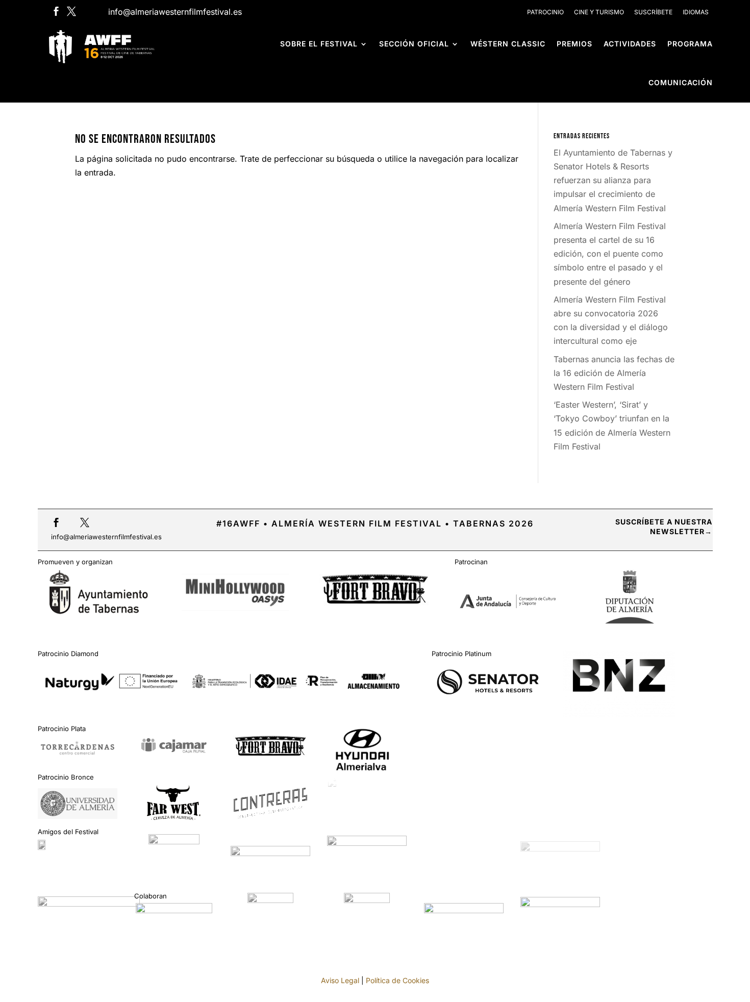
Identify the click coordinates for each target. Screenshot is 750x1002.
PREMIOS (574, 43)
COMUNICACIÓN (680, 82)
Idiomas (696, 12)
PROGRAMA (690, 43)
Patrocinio (545, 12)
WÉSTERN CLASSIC (507, 43)
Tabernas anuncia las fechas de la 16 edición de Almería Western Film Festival (614, 373)
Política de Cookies (397, 980)
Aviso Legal (340, 980)
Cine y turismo (599, 12)
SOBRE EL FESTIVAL (319, 43)
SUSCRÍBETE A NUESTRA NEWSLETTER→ (663, 526)
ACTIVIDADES (630, 43)
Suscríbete (653, 12)
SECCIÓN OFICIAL (414, 43)
